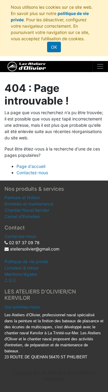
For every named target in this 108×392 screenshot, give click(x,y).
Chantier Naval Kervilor (26, 210)
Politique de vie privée (26, 261)
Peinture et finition (22, 197)
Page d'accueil (30, 166)
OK (54, 47)
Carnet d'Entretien (22, 216)
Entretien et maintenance (28, 203)
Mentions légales (20, 274)
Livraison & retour (21, 267)
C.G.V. (10, 280)
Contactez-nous (32, 172)
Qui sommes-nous (22, 306)
